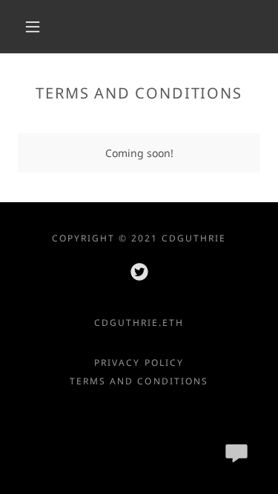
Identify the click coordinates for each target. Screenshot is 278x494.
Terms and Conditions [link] (139, 381)
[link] (139, 272)
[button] (32, 26)
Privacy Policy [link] (138, 362)
